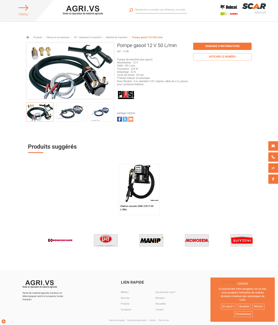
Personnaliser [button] (243, 313)
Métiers (125, 292)
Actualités (161, 303)
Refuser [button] (258, 306)
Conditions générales (136, 320)
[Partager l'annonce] (130, 119)
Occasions (126, 309)
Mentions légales (117, 320)
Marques (160, 298)
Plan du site (163, 320)
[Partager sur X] (125, 119)
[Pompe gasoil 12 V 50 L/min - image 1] (39, 112)
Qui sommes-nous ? (166, 292)
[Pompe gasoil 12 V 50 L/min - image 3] (100, 112)
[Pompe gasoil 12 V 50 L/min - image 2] (70, 112)
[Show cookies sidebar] (4, 321)
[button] (147, 37)
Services (125, 298)
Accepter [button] (244, 306)
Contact (160, 309)
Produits (125, 303)
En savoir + (228, 306)
